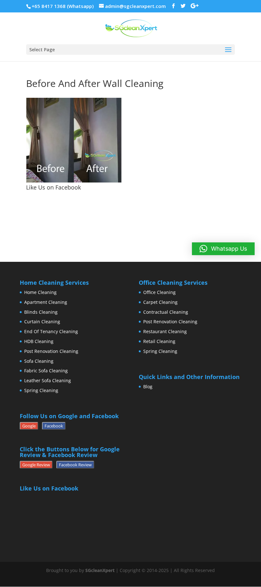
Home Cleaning (40, 292)
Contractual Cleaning (165, 312)
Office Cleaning (159, 292)
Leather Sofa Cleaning (47, 380)
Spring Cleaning (41, 390)
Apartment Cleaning (45, 302)
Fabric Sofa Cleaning (46, 371)
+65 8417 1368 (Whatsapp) (63, 6)
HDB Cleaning (38, 341)
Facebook (54, 426)
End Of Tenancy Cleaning (51, 331)
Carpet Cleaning (160, 302)
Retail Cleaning (159, 341)
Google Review (36, 465)
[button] (223, 248)
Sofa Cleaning (38, 361)
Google (29, 426)
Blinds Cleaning (41, 312)
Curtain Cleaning (42, 322)
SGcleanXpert (100, 570)
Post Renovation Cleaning (51, 351)
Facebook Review (75, 465)
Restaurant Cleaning (165, 331)
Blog (147, 386)
